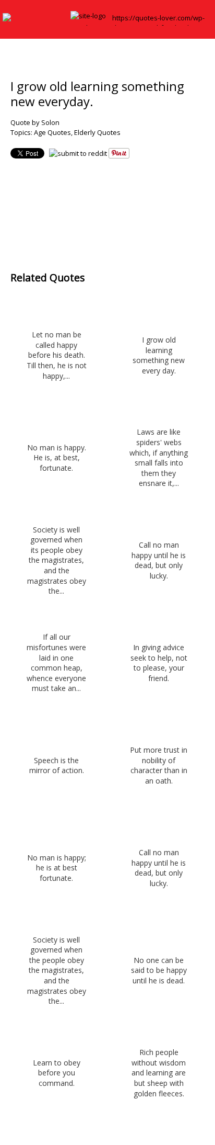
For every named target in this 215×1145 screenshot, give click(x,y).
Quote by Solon (34, 122)
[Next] (128, 207)
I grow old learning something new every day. (159, 355)
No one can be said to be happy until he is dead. (159, 970)
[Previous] (87, 207)
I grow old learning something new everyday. (97, 93)
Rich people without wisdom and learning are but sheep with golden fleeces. (159, 1072)
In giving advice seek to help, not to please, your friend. (158, 662)
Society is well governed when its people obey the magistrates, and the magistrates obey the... (56, 560)
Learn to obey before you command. (56, 1073)
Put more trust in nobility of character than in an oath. (158, 765)
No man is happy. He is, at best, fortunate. (56, 458)
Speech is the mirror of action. (56, 765)
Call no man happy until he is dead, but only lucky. (159, 560)
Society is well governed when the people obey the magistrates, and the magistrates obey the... (56, 970)
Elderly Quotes (97, 132)
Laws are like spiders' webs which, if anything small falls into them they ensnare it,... (158, 457)
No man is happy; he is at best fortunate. (56, 868)
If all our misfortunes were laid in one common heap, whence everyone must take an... (56, 662)
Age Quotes (52, 132)
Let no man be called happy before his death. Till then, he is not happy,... (57, 355)
